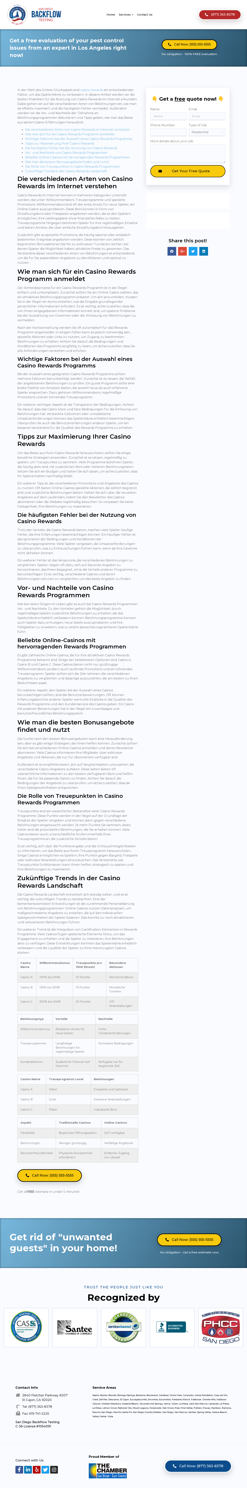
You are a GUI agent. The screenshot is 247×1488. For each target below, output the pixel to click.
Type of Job (198, 125)
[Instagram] (54, 1470)
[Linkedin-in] (28, 1470)
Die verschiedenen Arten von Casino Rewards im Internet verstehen (77, 129)
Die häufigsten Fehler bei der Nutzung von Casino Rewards (71, 148)
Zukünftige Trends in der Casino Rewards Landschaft (66, 171)
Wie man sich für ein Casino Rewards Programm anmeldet (70, 134)
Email (193, 109)
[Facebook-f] (19, 1470)
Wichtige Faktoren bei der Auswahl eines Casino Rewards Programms (78, 139)
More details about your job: (172, 141)
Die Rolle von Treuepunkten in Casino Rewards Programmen (72, 166)
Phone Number (162, 125)
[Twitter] (45, 1470)
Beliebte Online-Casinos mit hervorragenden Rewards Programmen (77, 157)
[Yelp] (37, 1470)
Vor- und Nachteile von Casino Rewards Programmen (66, 153)
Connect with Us (29, 1460)
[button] (220, 15)
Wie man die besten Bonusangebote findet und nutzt (67, 162)
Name (155, 109)
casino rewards (91, 90)
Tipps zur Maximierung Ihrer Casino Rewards (59, 143)
